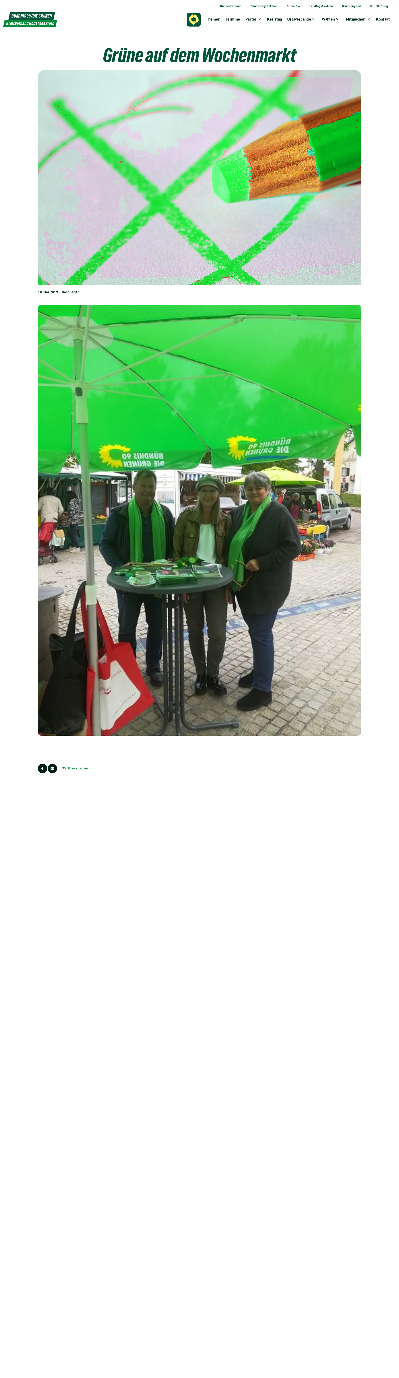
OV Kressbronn (75, 768)
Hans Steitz (70, 292)
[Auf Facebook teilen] (42, 768)
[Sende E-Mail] (52, 768)
